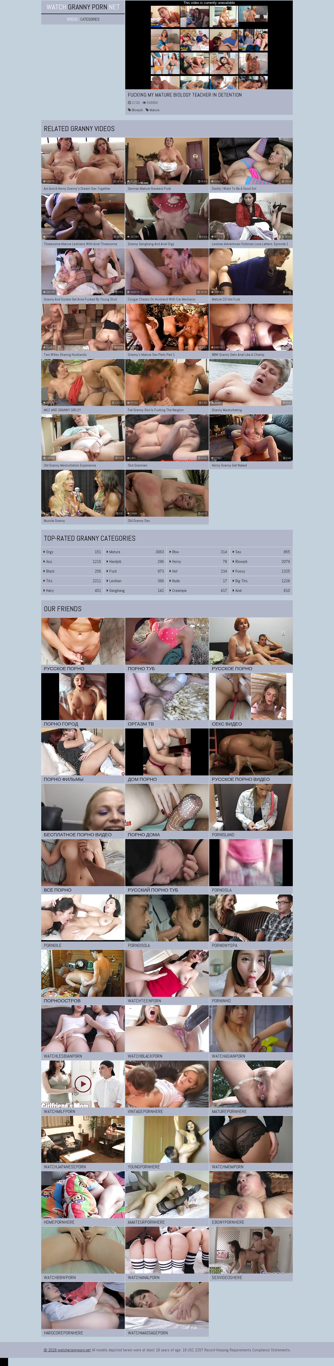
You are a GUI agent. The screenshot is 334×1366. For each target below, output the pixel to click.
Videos (72, 19)
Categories (89, 19)
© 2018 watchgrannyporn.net (67, 1350)
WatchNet (83, 6)
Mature (154, 110)
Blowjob (137, 110)
